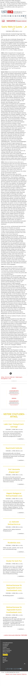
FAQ (3, 662)
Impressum (19, 674)
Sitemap (14, 674)
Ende (10, 378)
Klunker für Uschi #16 (14, 561)
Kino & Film (5, 653)
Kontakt (4, 659)
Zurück (14, 381)
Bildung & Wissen (6, 651)
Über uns (5, 657)
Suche (11, 674)
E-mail (2, 373)
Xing (19, 373)
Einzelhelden (5, 645)
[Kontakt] (2, 16)
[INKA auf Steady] (23, 16)
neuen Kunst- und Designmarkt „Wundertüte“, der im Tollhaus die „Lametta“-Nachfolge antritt (13, 567)
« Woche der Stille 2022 (9, 377)
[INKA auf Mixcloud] (13, 16)
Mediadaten (5, 660)
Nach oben (14, 663)
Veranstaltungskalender (8, 642)
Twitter (11, 373)
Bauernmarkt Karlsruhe (14, 448)
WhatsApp (5, 373)
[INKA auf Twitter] (5, 16)
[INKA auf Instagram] (8, 16)
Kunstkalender (6, 644)
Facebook (8, 373)
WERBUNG (14, 388)
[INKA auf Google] (15, 16)
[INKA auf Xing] (17, 16)
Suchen (26, 18)
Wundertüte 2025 (14, 543)
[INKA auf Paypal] (21, 16)
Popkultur (5, 647)
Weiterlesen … (22, 439)
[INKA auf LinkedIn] (20, 16)
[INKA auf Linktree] (25, 16)
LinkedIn (16, 373)
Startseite (7, 674)
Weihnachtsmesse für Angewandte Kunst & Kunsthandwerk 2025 (14, 587)
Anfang (2, 377)
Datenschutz (24, 674)
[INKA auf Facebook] (4, 16)
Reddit (13, 373)
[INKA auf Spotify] (10, 16)
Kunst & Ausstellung (7, 650)
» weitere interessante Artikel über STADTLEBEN (15, 635)
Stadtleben (8, 429)
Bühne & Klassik (6, 648)
